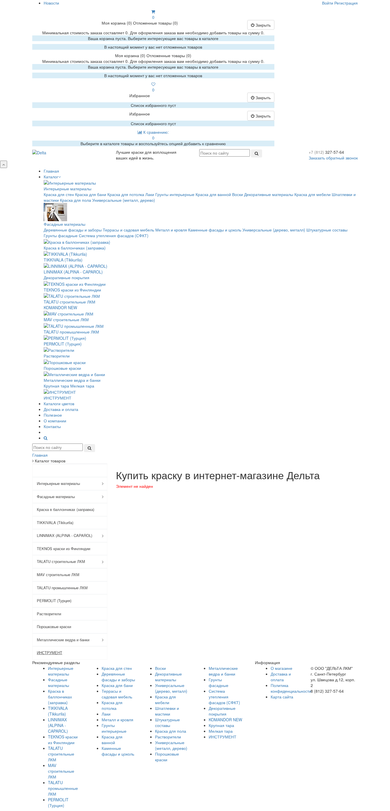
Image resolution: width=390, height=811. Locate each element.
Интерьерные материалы (67, 188)
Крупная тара (56, 386)
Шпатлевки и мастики (167, 711)
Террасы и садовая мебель (128, 230)
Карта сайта (282, 697)
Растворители (57, 356)
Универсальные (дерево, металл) (273, 230)
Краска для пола (75, 200)
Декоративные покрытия (66, 277)
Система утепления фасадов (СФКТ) (113, 235)
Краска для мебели (312, 194)
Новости (51, 3)
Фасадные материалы (64, 224)
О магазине (281, 668)
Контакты (52, 426)
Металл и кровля (171, 230)
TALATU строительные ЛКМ (69, 302)
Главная (51, 171)
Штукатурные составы (326, 230)
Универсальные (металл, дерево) (123, 200)
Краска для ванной (213, 194)
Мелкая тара (82, 386)
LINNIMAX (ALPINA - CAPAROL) (73, 272)
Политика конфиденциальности (291, 688)
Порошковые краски (62, 368)
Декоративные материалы (268, 194)
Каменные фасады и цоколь (214, 230)
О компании (55, 421)
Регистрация (346, 3)
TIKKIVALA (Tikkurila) (63, 260)
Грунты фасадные (61, 235)
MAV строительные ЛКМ (66, 319)
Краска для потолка (125, 194)
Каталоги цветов (59, 403)
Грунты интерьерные (174, 194)
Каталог (51, 176)
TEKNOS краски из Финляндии (72, 290)
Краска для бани (90, 194)
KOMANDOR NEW (60, 307)
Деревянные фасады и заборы (73, 230)
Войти (327, 3)
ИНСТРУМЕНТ (57, 398)
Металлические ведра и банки (72, 380)
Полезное (53, 415)
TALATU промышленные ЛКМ (71, 332)
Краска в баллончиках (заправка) (75, 248)
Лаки (149, 194)
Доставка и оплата (61, 409)
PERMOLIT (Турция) (63, 344)
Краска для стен (59, 194)
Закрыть (262, 25)
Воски (237, 194)
